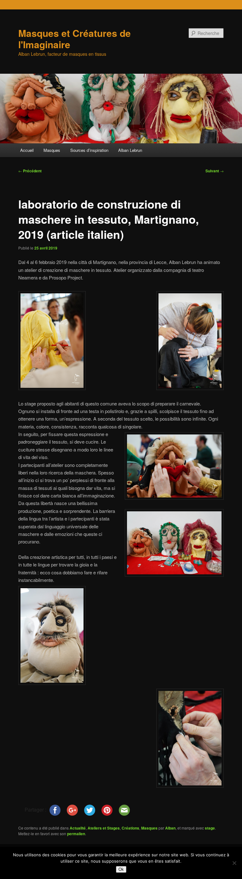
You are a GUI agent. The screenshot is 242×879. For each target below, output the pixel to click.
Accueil (27, 150)
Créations (130, 828)
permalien (76, 833)
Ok (121, 869)
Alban (170, 828)
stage (210, 828)
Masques (51, 150)
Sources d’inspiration (89, 150)
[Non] (234, 863)
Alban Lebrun (130, 150)
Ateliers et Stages (104, 828)
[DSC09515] (52, 388)
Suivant (214, 171)
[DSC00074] (52, 683)
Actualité (78, 828)
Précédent (30, 171)
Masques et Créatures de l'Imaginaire (74, 38)
